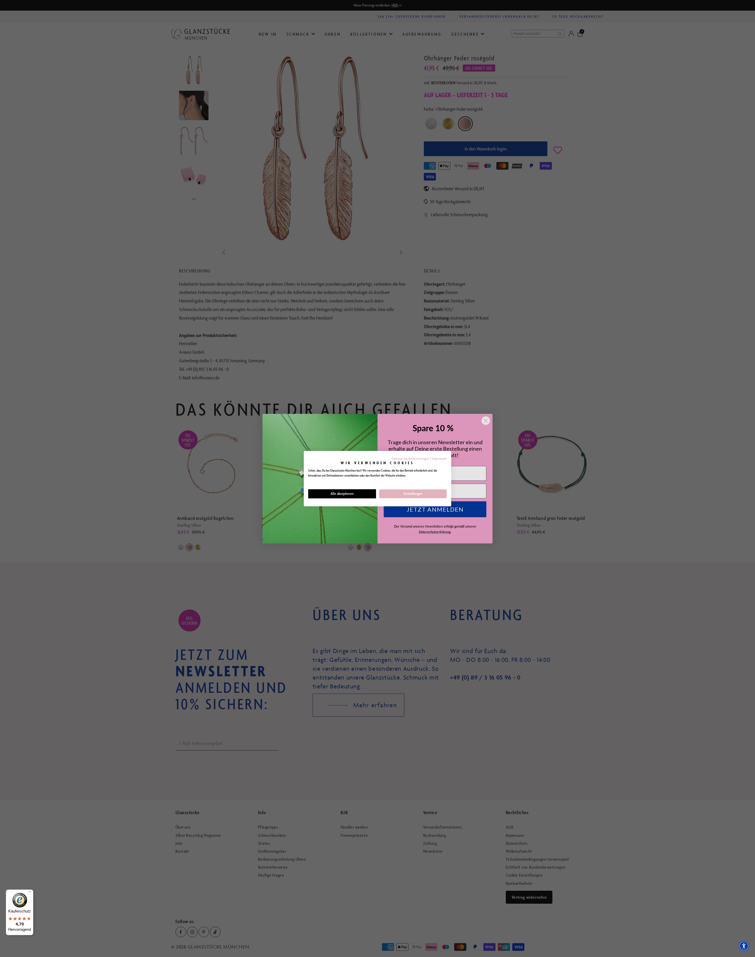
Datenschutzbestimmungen (410, 458)
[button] (744, 946)
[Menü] (29, 893)
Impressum (439, 458)
